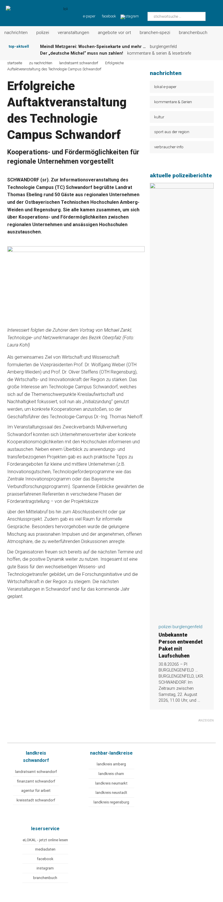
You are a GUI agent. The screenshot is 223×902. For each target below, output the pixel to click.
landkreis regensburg (111, 802)
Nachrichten (16, 32)
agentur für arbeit (36, 790)
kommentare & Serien (173, 101)
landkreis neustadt (111, 792)
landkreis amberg (111, 764)
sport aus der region (171, 131)
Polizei (42, 32)
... (198, 700)
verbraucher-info (169, 146)
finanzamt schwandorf (36, 781)
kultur (159, 117)
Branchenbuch (193, 32)
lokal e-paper (165, 86)
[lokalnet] (34, 9)
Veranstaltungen (73, 32)
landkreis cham (111, 773)
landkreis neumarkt (111, 783)
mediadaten (45, 849)
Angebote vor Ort (114, 32)
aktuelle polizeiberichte (181, 175)
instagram (45, 868)
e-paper (89, 16)
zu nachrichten (40, 63)
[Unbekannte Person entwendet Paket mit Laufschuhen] (182, 615)
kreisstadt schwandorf (36, 800)
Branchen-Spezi (155, 32)
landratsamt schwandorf (36, 771)
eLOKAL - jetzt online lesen (45, 840)
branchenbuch (45, 878)
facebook (109, 16)
